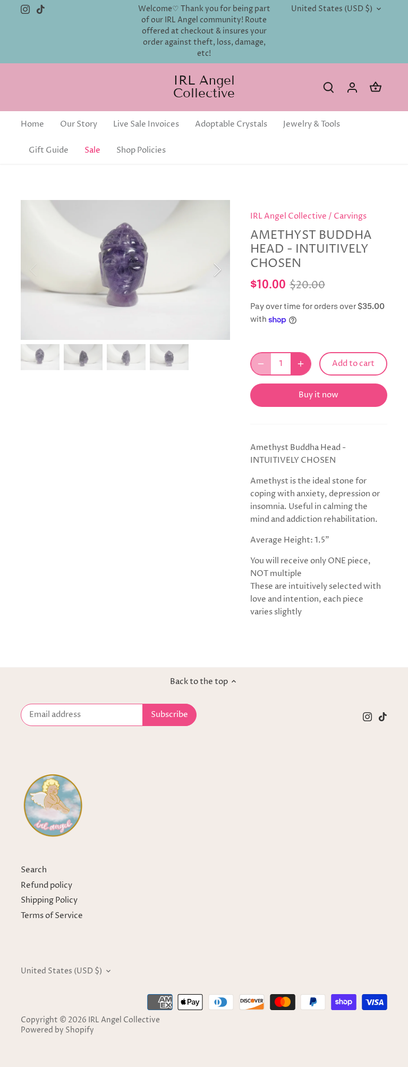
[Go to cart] (375, 87)
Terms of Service (52, 915)
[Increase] (301, 364)
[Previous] (47, 270)
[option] (125, 270)
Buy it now (318, 395)
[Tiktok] (40, 9)
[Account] (352, 87)
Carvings (350, 216)
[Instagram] (25, 9)
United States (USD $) (331, 9)
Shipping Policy (49, 900)
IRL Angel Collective (204, 86)
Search (34, 870)
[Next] (203, 270)
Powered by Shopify (57, 1030)
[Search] (329, 87)
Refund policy (46, 885)
